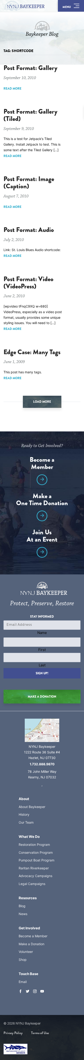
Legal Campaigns (32, 884)
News (23, 914)
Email (23, 982)
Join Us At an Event (42, 536)
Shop (23, 960)
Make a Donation (31, 944)
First (42, 649)
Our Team (26, 822)
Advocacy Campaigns (35, 876)
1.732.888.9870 (42, 764)
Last (42, 665)
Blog (22, 906)
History (24, 814)
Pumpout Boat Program (36, 860)
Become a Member (42, 464)
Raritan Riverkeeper (34, 868)
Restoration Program (34, 845)
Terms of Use (40, 1033)
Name (42, 632)
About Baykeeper (32, 807)
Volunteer (26, 952)
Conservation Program (36, 852)
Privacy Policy (13, 1033)
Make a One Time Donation (42, 500)
